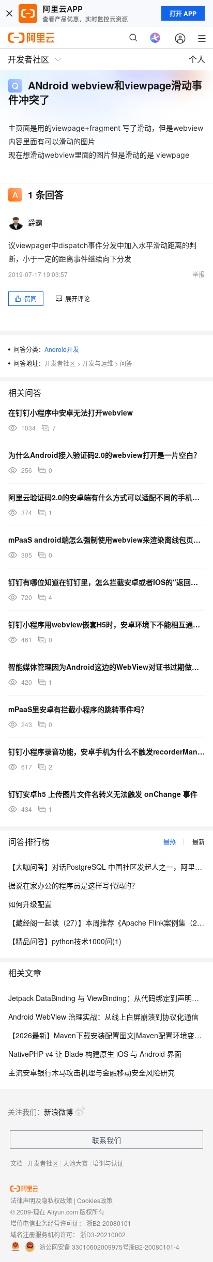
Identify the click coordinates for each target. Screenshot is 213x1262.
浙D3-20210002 (103, 1234)
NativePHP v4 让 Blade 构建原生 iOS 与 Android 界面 (94, 1054)
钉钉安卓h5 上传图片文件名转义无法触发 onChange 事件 (102, 794)
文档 (16, 1163)
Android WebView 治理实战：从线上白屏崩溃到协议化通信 (103, 1016)
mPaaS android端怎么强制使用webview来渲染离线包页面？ (106, 539)
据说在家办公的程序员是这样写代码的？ (73, 885)
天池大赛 (75, 1163)
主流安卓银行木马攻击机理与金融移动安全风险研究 (91, 1072)
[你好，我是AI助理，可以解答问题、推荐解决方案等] (155, 38)
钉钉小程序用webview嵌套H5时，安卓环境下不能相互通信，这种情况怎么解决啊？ (106, 624)
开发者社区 (59, 363)
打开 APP (183, 13)
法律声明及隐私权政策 (41, 1200)
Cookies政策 (95, 1200)
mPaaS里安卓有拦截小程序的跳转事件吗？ (78, 709)
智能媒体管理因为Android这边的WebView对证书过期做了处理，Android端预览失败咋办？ (106, 666)
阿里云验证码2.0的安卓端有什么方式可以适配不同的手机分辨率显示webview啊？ (106, 497)
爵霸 (35, 222)
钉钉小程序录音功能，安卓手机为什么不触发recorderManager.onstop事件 (106, 751)
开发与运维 (97, 363)
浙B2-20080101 (108, 1223)
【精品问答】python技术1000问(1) (64, 941)
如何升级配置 (30, 904)
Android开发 (61, 349)
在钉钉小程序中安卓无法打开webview (70, 412)
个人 (197, 59)
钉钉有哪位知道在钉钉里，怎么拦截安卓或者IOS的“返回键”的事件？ (106, 582)
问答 (126, 363)
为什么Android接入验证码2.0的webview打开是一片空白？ (104, 455)
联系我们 (106, 1140)
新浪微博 (58, 1111)
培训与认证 (108, 1163)
